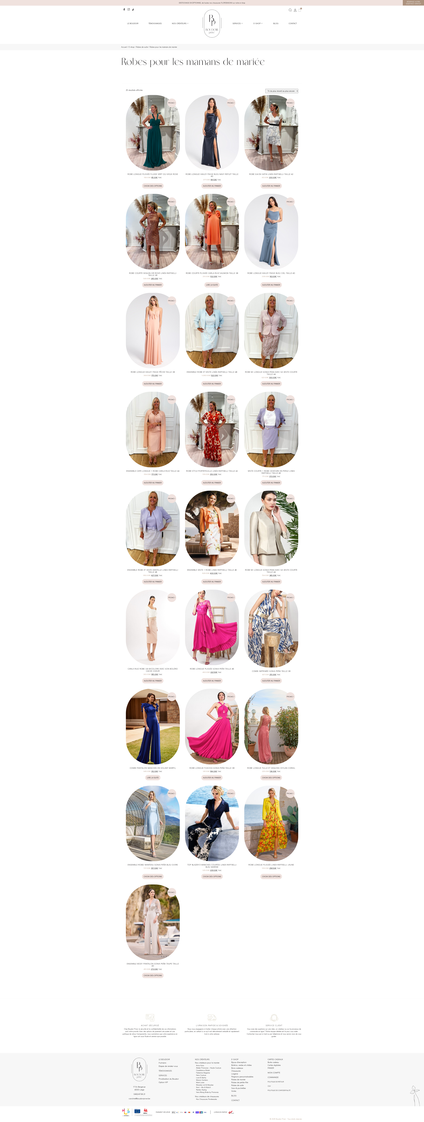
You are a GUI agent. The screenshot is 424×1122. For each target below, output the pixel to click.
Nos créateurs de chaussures (207, 1096)
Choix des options (153, 186)
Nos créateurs (179, 23)
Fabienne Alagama (203, 1073)
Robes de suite (142, 47)
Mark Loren (200, 1082)
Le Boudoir (164, 1059)
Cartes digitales (274, 1065)
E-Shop (234, 1059)
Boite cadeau (273, 1062)
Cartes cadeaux (275, 1059)
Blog (275, 23)
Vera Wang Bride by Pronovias (207, 1092)
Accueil (124, 47)
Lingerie (234, 1074)
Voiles (233, 1091)
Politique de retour (276, 1082)
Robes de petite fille (239, 1082)
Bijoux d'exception (238, 1062)
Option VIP (163, 1082)
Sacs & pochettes (238, 1088)
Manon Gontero (202, 1080)
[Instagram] (129, 9)
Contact (293, 23)
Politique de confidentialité (279, 1090)
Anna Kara (200, 1065)
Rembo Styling (201, 1090)
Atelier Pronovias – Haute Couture (208, 1068)
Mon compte (274, 1073)
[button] (290, 10)
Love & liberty (201, 1078)
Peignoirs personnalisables (242, 1077)
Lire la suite (212, 285)
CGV (269, 1086)
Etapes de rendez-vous (168, 1066)
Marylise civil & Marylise (204, 1085)
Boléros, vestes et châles (241, 1065)
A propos (162, 1063)
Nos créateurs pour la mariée (207, 1063)
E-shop (257, 23)
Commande (273, 1077)
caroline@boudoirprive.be (139, 1098)
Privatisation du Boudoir (169, 1079)
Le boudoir (132, 23)
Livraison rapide (220, 1112)
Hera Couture (201, 1075)
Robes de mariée (238, 1079)
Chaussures (236, 1071)
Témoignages (155, 23)
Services (237, 23)
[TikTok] (133, 9)
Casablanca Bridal (203, 1070)
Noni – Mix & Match (203, 1087)
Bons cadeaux (237, 1068)
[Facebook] (124, 9)
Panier (271, 1068)
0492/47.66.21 (139, 1094)
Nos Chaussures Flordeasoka (206, 1099)
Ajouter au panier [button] (212, 186)
